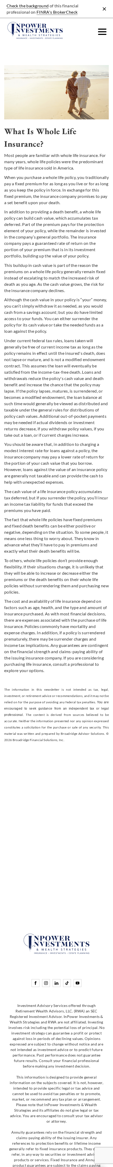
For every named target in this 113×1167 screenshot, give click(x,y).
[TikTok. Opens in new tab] (67, 983)
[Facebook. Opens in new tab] (35, 983)
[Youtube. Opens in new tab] (77, 983)
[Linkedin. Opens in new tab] (56, 983)
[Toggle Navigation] (102, 32)
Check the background (28, 5)
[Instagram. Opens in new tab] (46, 983)
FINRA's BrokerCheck (57, 11)
